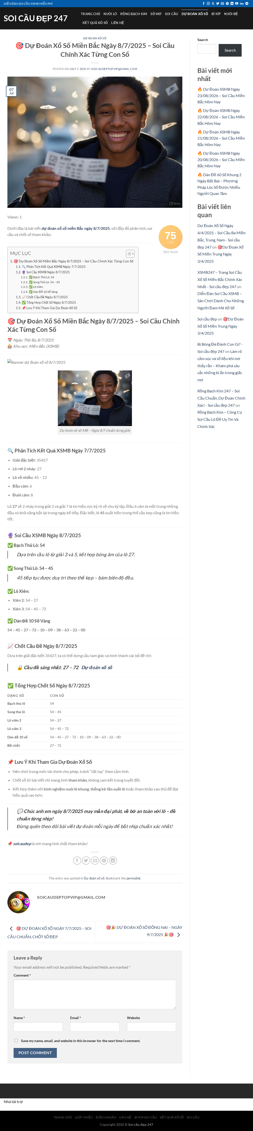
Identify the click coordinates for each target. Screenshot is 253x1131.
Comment (22, 975)
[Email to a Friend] (95, 860)
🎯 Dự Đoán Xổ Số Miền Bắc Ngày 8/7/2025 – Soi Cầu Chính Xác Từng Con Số (73, 261)
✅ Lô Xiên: (36, 286)
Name (19, 1018)
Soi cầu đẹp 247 (36, 18)
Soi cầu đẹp (207, 319)
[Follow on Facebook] (203, 3)
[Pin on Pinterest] (104, 860)
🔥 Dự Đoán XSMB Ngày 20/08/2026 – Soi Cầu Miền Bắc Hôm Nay (221, 159)
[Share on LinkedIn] (113, 860)
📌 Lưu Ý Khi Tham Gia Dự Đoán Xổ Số (49, 308)
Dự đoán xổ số (195, 14)
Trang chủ (90, 14)
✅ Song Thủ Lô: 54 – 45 (44, 282)
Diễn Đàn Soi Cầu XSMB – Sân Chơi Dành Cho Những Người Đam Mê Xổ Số (220, 300)
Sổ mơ (155, 14)
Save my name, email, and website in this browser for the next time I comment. (80, 1041)
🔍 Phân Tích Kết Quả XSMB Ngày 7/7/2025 (54, 267)
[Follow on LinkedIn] (232, 3)
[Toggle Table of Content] (127, 254)
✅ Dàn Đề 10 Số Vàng (43, 291)
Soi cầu (171, 14)
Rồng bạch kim (133, 14)
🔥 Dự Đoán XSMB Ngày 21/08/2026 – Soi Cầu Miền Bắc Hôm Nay (221, 138)
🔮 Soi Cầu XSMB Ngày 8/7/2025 (46, 272)
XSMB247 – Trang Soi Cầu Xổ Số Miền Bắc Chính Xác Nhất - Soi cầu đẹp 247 (219, 279)
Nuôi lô (110, 14)
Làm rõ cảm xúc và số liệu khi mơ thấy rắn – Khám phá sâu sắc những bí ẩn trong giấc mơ (219, 365)
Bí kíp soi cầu (146, 1117)
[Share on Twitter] (86, 860)
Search (202, 40)
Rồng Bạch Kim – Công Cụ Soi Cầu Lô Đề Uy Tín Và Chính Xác (219, 419)
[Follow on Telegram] (246, 3)
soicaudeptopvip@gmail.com (114, 68)
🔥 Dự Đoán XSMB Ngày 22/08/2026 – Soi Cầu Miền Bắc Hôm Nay (221, 116)
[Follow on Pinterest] (227, 3)
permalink (133, 878)
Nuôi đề (231, 14)
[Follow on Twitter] (217, 3)
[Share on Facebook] (77, 860)
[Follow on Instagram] (208, 3)
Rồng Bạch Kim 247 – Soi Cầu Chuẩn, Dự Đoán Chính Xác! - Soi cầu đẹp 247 (221, 397)
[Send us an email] (222, 3)
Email (75, 1018)
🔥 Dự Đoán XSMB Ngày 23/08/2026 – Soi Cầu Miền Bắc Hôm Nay (221, 95)
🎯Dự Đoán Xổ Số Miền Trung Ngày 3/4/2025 (220, 254)
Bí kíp (216, 14)
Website (133, 1018)
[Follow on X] (212, 3)
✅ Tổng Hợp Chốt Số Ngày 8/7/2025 (49, 302)
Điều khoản (106, 1117)
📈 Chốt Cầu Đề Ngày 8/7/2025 (45, 297)
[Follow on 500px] (242, 3)
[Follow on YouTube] (236, 3)
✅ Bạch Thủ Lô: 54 (41, 277)
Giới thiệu (84, 1117)
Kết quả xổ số (95, 23)
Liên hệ (117, 23)
